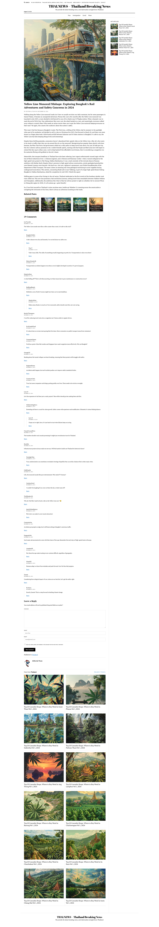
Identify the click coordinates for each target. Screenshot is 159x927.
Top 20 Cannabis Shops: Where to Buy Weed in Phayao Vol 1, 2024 (83, 708)
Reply (25, 230)
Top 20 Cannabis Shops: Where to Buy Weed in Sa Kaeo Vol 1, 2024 (84, 863)
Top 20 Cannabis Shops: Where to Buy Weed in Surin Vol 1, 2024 (85, 902)
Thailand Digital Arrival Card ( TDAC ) (52, 2)
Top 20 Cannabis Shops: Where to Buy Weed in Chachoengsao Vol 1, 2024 (83, 824)
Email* (25, 636)
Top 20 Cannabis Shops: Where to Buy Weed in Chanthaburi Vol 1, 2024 (41, 863)
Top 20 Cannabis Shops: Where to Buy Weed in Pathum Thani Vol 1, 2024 (83, 746)
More (90, 15)
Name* (25, 630)
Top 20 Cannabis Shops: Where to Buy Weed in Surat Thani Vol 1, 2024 (43, 708)
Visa (69, 15)
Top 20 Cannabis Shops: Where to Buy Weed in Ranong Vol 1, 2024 (41, 824)
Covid (84, 15)
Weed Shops (76, 2)
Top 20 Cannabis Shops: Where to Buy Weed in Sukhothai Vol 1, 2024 (41, 746)
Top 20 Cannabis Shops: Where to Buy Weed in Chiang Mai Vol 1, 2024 (41, 902)
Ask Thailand (68, 2)
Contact (103, 2)
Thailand (35, 655)
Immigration (76, 15)
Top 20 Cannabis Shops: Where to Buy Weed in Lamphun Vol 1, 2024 (83, 785)
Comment (26, 609)
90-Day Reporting (36, 2)
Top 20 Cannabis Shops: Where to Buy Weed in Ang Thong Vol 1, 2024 (43, 785)
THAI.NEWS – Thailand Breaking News (79, 6)
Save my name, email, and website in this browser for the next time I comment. (44, 644)
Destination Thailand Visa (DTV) (91, 2)
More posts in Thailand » (100, 672)
